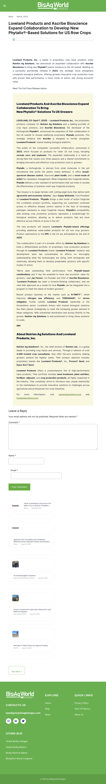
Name (12, 455)
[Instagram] (8, 721)
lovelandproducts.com (27, 398)
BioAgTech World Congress (19, 758)
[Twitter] (23, 721)
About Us (79, 714)
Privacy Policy (82, 703)
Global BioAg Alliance (16, 747)
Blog (47, 708)
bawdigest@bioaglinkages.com (23, 713)
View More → (16, 672)
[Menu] (4, 6)
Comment (14, 422)
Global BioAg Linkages (17, 741)
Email (14, 470)
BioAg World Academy (16, 752)
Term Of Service (82, 708)
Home (48, 703)
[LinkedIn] (16, 721)
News (48, 714)
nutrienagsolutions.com (70, 394)
